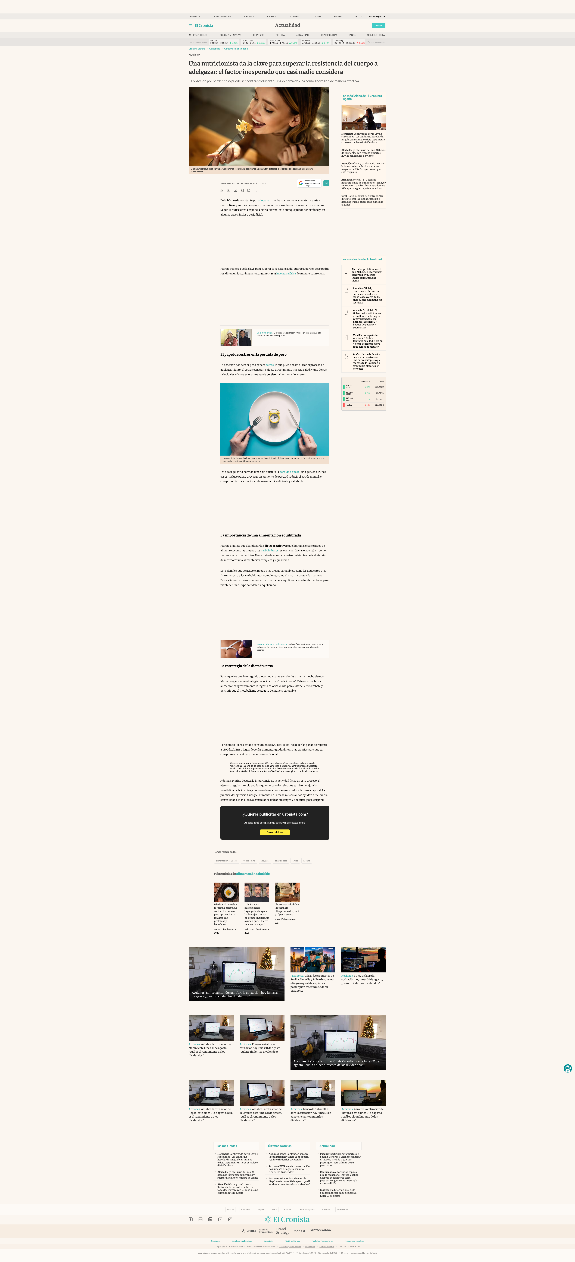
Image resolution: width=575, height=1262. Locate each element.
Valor (382, 381)
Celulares (245, 1209)
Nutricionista (249, 861)
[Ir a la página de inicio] (204, 25)
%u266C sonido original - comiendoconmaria (294, 771)
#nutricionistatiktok (240, 771)
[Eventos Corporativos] (266, 1231)
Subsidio (326, 1209)
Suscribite (268, 1241)
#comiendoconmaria (287, 768)
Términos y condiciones (290, 1246)
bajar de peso (281, 861)
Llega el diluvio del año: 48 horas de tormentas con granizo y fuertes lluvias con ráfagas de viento (363, 153)
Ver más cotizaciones (376, 42)
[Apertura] (249, 1231)
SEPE (274, 1209)
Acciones (316, 17)
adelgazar (264, 200)
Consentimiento (327, 1246)
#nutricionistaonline (308, 768)
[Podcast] (298, 1231)
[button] (568, 1068)
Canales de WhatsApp (242, 1241)
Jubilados (249, 17)
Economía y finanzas (230, 35)
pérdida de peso (289, 472)
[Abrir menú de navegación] (190, 25)
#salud (273, 768)
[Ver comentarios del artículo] (255, 190)
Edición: (375, 16)
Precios (287, 1209)
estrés (270, 365)
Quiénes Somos (292, 1241)
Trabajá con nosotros (354, 1241)
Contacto (215, 1241)
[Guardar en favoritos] (326, 183)
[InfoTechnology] (320, 1231)
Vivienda (272, 17)
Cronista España (197, 48)
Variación (364, 381)
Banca (352, 35)
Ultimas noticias (198, 35)
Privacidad (310, 1246)
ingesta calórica (286, 273)
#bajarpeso (301, 765)
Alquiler (294, 17)
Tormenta (194, 17)
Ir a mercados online (198, 42)
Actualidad (302, 35)
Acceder (379, 25)
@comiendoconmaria (240, 763)
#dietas (246, 768)
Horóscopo (342, 1209)
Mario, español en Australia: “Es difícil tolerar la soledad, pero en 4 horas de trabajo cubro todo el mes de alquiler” (362, 200)
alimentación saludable (236, 48)
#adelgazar (312, 765)
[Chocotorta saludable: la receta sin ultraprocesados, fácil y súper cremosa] (287, 892)
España (306, 861)
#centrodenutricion (261, 771)
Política (280, 35)
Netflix (358, 17)
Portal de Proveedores (322, 1241)
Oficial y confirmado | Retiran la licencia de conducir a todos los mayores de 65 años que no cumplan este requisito (363, 168)
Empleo (338, 17)
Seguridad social (222, 17)
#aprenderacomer (260, 768)
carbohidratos (270, 550)
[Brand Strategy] (282, 1231)
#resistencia (236, 768)
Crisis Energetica (306, 1209)
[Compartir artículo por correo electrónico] (248, 190)
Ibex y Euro (258, 35)
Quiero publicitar (278, 832)
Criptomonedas (328, 35)
